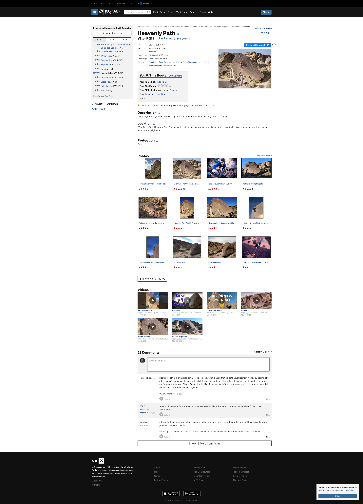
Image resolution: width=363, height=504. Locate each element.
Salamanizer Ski (169, 65)
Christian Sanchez (214, 310)
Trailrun (121, 3)
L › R (99, 39)
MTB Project (199, 480)
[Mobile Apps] (210, 12)
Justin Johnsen (204, 62)
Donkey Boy (106, 60)
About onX (97, 480)
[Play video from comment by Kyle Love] (187, 300)
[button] (221, 69)
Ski (131, 3)
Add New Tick (158, 94)
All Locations (143, 26)
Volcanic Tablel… (192, 26)
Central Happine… (222, 26)
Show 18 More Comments (204, 443)
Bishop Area (178, 26)
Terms (187, 500)
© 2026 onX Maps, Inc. (174, 500)
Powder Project (240, 476)
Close (337, 496)
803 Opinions (175, 75)
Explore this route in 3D (257, 45)
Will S (142, 406)
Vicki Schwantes (155, 65)
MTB (103, 3)
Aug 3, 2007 (178, 394)
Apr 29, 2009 (256, 431)
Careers (96, 484)
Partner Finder (161, 480)
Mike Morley (177, 62)
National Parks (240, 480)
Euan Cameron (165, 62)
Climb (94, 3)
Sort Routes (109, 96)
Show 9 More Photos (152, 278)
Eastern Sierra (165, 26)
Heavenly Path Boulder (241, 26)
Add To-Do (162, 81)
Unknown (105, 69)
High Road (106, 64)
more (169, 393)
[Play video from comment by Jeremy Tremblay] (153, 300)
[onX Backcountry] (146, 3)
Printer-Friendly (98, 109)
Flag (268, 399)
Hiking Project (240, 467)
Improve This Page (262, 28)
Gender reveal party (110, 51)
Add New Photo (263, 155)
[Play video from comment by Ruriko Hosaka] (153, 326)
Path (103, 90)
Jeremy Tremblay (145, 310)
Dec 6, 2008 (165, 409)
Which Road (107, 56)
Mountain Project (202, 476)
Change (174, 90)
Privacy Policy (348, 490)
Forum (203, 12)
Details (208, 105)
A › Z (125, 39)
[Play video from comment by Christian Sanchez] (222, 300)
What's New (181, 12)
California (154, 26)
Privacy (195, 500)
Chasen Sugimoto (179, 337)
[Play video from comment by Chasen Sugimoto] (187, 326)
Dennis (151, 59)
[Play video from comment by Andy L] (256, 300)
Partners (193, 12)
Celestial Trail (107, 86)
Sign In (266, 12)
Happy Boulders (207, 26)
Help (156, 471)
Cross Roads (107, 81)
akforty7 (143, 422)
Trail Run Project (241, 471)
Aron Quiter (153, 62)
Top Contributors (202, 471)
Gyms (170, 12)
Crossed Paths (107, 77)
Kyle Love (176, 310)
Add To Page (264, 33)
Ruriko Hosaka (144, 337)
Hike (111, 3)
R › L (112, 39)
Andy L (244, 310)
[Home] (107, 12)
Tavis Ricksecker (147, 377)
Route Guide (159, 12)
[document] (337, 492)
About (157, 467)
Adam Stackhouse (190, 62)
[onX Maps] (98, 462)
